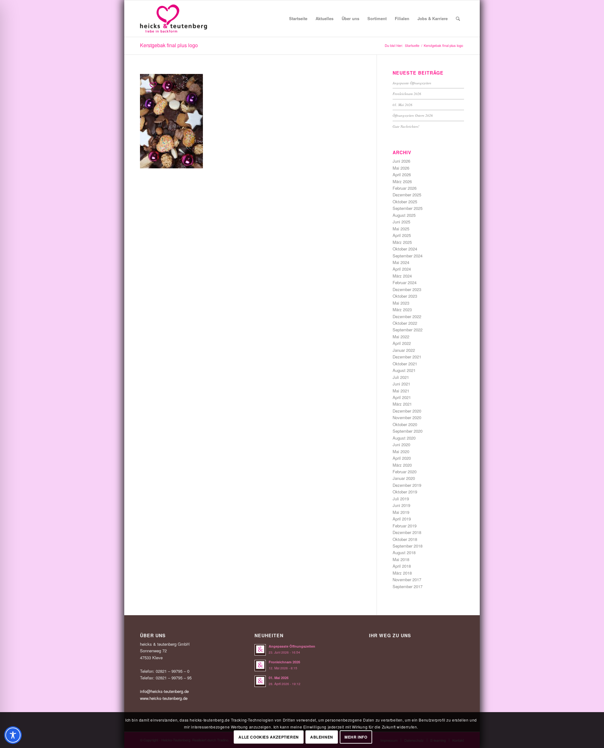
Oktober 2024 (405, 249)
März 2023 (402, 309)
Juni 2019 (401, 505)
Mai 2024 (401, 262)
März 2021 (402, 404)
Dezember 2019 (407, 485)
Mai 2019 (401, 512)
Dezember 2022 (407, 316)
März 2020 (402, 465)
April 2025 (402, 235)
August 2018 (404, 552)
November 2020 (407, 417)
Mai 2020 (401, 451)
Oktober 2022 (405, 323)
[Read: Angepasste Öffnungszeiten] (260, 649)
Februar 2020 (405, 472)
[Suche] (458, 18)
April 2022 (402, 343)
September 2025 (407, 208)
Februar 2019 (405, 526)
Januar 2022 (404, 350)
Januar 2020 (404, 478)
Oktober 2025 (405, 202)
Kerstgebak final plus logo (169, 45)
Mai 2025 (401, 229)
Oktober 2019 (405, 492)
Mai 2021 (401, 391)
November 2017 (407, 579)
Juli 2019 (401, 499)
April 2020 (402, 458)
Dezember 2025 (407, 195)
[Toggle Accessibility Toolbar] (13, 735)
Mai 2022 (401, 337)
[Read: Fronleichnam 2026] (260, 665)
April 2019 (402, 519)
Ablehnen (321, 737)
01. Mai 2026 (402, 104)
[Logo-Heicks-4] (173, 18)
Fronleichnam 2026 (407, 93)
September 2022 (407, 330)
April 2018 (402, 566)
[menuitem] (298, 18)
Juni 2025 (401, 222)
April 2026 (402, 174)
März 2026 (402, 181)
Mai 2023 (401, 303)
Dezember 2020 (407, 411)
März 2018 (402, 573)
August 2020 (404, 438)
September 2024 (407, 256)
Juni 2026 (401, 161)
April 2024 (402, 269)
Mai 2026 (401, 168)
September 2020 (407, 431)
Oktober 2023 (405, 296)
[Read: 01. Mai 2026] (260, 681)
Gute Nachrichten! (406, 126)
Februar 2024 (405, 282)
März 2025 (402, 242)
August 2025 (404, 215)
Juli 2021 (401, 377)
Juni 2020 (401, 444)
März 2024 (402, 276)
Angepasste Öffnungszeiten (412, 83)
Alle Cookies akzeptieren (268, 737)
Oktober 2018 (405, 539)
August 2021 (404, 370)
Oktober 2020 (405, 424)
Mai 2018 (401, 559)
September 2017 (407, 586)
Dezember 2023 (407, 289)
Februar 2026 (405, 188)
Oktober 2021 (405, 364)
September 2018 (407, 546)
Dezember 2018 (407, 532)
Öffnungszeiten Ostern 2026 (413, 115)
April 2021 (402, 397)
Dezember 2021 (407, 357)
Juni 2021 (401, 384)
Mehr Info (355, 737)
